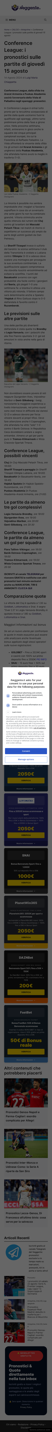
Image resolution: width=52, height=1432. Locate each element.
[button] (26, 712)
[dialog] (26, 716)
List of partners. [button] (40, 728)
